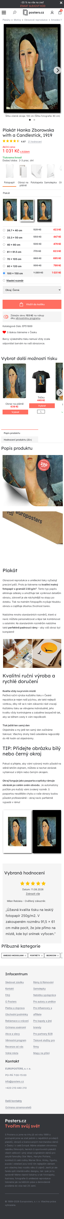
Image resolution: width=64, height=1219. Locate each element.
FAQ (7, 995)
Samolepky (39, 988)
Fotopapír (9, 182)
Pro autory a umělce (44, 1001)
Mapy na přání (41, 1053)
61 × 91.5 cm (14, 252)
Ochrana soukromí (15, 1027)
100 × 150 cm (15, 273)
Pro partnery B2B (43, 1033)
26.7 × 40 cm (14, 230)
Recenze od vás (14, 1046)
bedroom (51, 955)
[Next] (57, 70)
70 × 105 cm (14, 259)
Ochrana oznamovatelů (18, 1107)
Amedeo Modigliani (13, 955)
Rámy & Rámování (43, 982)
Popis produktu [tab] (12, 433)
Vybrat (15, 412)
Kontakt (9, 988)
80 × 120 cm (14, 266)
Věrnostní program (15, 1040)
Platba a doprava (15, 1008)
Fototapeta (37, 182)
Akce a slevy (12, 1033)
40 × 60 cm (13, 245)
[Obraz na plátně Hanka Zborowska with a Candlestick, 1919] (14, 381)
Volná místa (11, 1053)
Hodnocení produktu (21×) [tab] (18, 439)
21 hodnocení (35, 141)
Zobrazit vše (33, 893)
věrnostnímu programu (28, 318)
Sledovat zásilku (14, 982)
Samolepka (50, 182)
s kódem (25, 151)
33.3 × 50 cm (14, 237)
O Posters (11, 1001)
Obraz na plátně (23, 184)
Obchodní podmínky (16, 1014)
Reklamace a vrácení (17, 1020)
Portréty (35, 955)
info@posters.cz (14, 1081)
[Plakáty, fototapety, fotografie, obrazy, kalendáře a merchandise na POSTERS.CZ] (33, 12)
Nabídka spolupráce (44, 995)
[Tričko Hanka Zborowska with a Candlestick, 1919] (41, 382)
